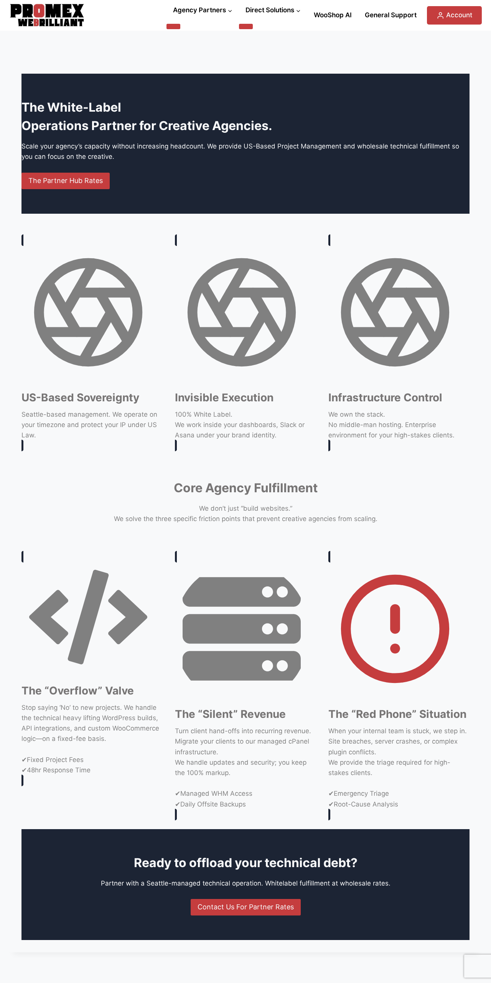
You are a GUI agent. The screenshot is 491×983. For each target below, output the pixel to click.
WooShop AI (333, 15)
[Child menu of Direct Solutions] (246, 26)
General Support (391, 15)
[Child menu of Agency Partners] (173, 26)
